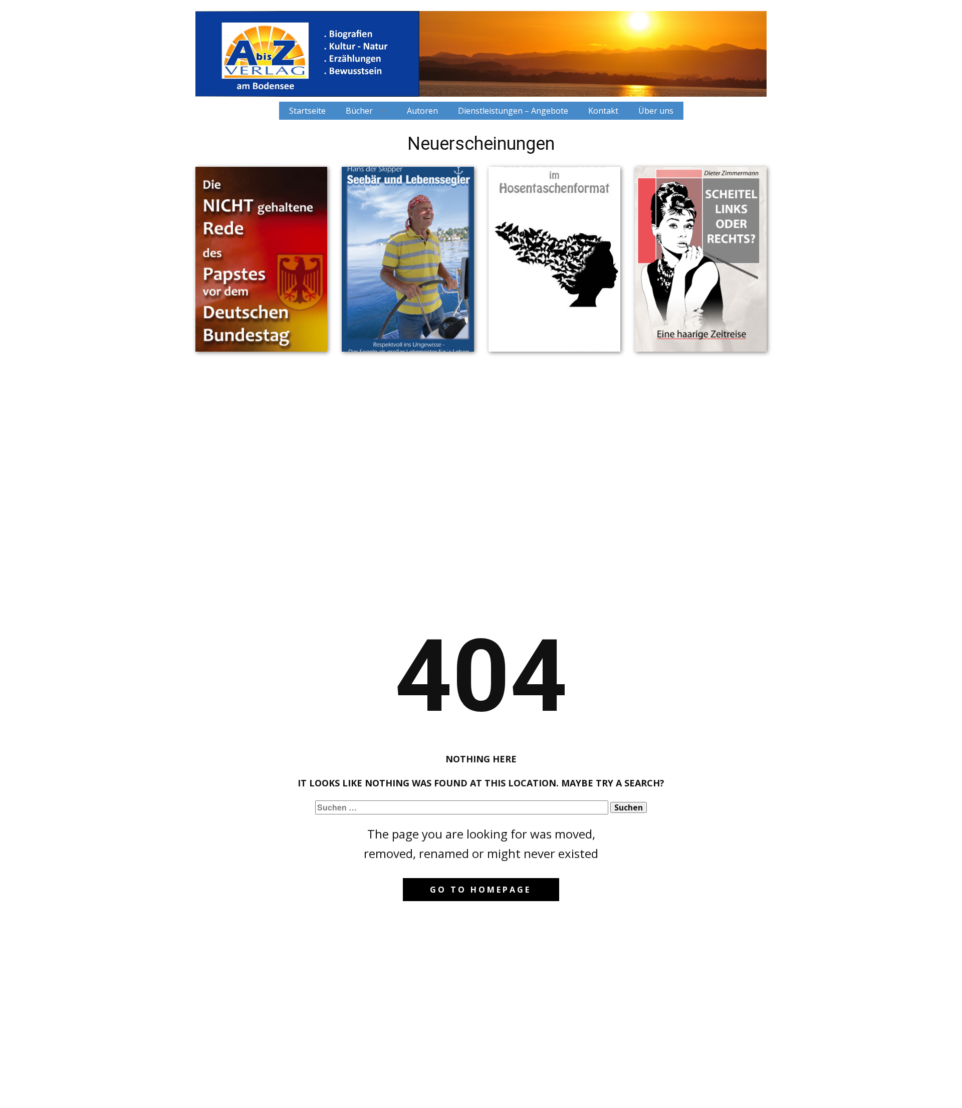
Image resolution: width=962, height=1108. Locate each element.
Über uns (655, 110)
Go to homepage (480, 889)
